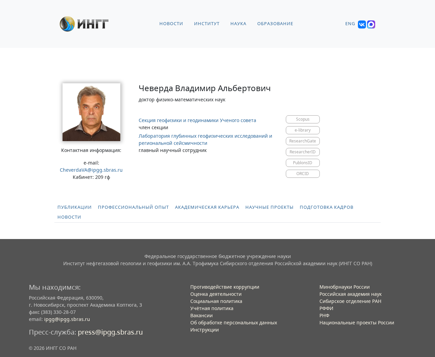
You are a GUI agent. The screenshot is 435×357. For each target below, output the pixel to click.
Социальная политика (216, 301)
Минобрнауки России (344, 287)
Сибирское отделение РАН (350, 301)
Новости (69, 217)
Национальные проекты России (356, 322)
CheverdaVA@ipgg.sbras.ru (91, 170)
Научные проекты (269, 207)
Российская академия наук (350, 294)
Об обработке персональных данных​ (233, 322)
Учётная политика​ (211, 308)
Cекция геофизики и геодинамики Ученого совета (197, 120)
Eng (350, 24)
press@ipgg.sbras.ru (110, 332)
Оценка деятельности (216, 294)
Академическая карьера (207, 207)
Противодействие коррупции (224, 287)
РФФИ (326, 308)
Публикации (74, 207)
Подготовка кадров (326, 207)
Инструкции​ (204, 329)
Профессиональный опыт (133, 207)
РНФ (324, 315)
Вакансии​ (201, 315)
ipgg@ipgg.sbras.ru (67, 319)
